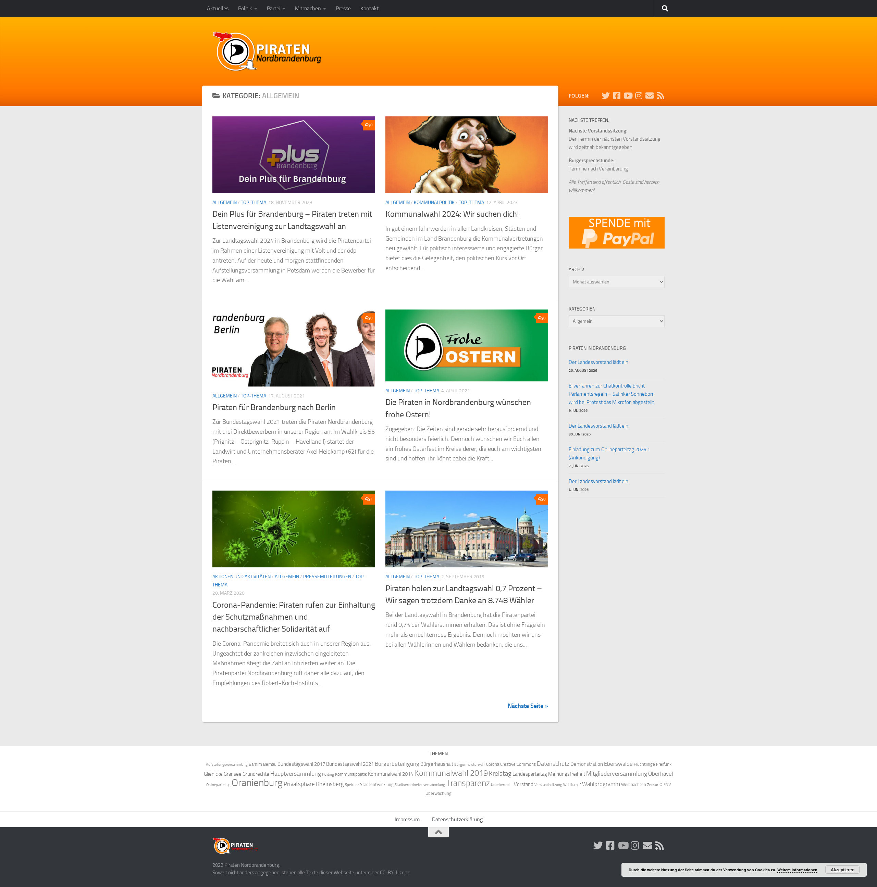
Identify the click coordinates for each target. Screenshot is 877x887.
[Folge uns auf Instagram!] (638, 95)
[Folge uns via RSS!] (660, 95)
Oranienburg (257, 783)
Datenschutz (553, 764)
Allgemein (224, 202)
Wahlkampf (572, 785)
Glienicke (213, 774)
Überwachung (438, 793)
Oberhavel (660, 774)
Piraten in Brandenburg (597, 348)
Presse (343, 8)
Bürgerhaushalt (436, 764)
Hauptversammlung (295, 773)
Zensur (652, 785)
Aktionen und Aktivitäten (241, 577)
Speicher (352, 785)
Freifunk (663, 764)
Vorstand (523, 784)
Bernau (269, 764)
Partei (273, 8)
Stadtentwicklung (377, 784)
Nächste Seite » (528, 706)
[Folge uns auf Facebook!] (617, 95)
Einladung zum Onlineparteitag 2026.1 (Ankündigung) (609, 453)
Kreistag (500, 773)
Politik (245, 8)
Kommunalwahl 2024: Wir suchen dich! (452, 214)
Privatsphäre (299, 784)
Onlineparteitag (218, 785)
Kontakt (369, 8)
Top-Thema (253, 202)
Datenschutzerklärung (457, 819)
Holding (328, 774)
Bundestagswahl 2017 (301, 764)
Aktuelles (217, 8)
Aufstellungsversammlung (227, 764)
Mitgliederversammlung (616, 773)
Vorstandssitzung (548, 785)
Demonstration (586, 764)
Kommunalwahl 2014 (390, 774)
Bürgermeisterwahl (469, 764)
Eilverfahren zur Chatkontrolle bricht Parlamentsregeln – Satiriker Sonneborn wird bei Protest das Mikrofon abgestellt (612, 394)
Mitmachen (308, 8)
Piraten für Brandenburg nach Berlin (274, 407)
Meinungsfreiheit (566, 774)
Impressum (407, 819)
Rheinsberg (330, 784)
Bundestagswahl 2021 (350, 764)
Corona (492, 764)
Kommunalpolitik (434, 202)
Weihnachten (633, 784)
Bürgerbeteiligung (397, 764)
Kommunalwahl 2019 (451, 773)
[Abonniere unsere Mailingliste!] (649, 95)
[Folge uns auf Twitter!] (606, 95)
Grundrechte (256, 774)
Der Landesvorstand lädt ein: (599, 362)
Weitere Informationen (797, 869)
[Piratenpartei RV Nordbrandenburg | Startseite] (267, 51)
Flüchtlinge (644, 764)
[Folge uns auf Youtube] (627, 95)
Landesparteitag (529, 774)
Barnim (255, 764)
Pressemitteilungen (327, 577)
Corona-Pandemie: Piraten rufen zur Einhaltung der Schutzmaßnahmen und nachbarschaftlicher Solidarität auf (293, 617)
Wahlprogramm (601, 784)
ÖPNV (665, 784)
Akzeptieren (842, 869)
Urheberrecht (502, 785)
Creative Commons (518, 764)
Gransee (233, 774)
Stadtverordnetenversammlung (420, 785)
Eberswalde (618, 764)
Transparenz (468, 783)
